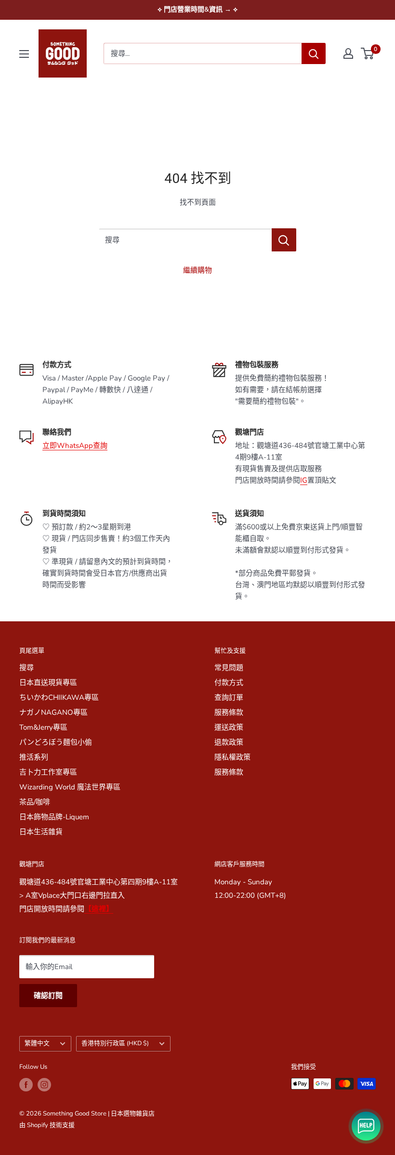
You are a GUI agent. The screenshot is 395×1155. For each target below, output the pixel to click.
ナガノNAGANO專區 (53, 712)
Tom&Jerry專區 (43, 727)
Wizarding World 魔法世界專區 (69, 787)
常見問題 (228, 667)
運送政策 (228, 727)
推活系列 (33, 757)
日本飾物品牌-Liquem (54, 817)
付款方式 (228, 682)
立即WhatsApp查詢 (74, 445)
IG (303, 480)
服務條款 (228, 712)
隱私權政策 (232, 757)
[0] (368, 53)
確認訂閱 (48, 995)
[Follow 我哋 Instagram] (44, 1084)
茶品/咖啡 (34, 802)
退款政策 (228, 742)
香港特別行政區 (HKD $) (115, 1043)
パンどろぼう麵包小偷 (55, 742)
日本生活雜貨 (41, 832)
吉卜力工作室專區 (48, 772)
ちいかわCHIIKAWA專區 (59, 697)
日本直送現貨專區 (48, 682)
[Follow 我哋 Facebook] (26, 1084)
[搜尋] (314, 53)
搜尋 (26, 667)
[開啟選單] (24, 54)
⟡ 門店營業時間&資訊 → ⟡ (197, 9)
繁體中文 (37, 1043)
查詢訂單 (228, 697)
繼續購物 (197, 270)
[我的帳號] (348, 53)
